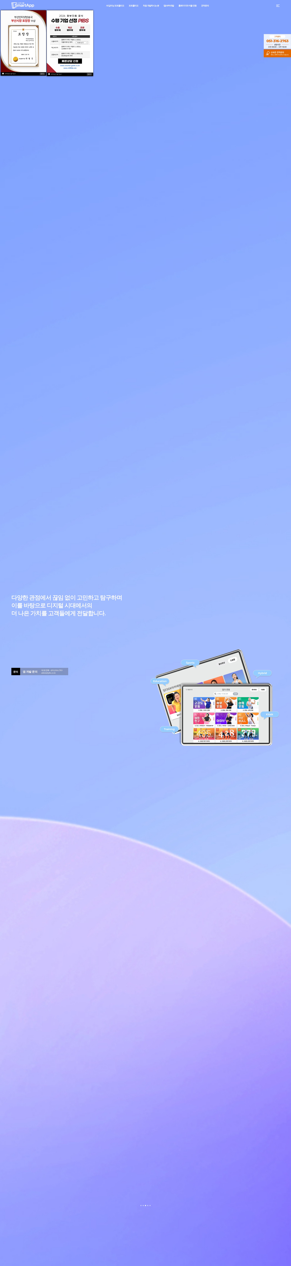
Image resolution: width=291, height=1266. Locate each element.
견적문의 (205, 5)
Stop (289, 1205)
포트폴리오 (133, 5)
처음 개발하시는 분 (151, 5)
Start (288, 1205)
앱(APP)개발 (169, 5)
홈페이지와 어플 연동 (187, 5)
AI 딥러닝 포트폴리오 (115, 5)
